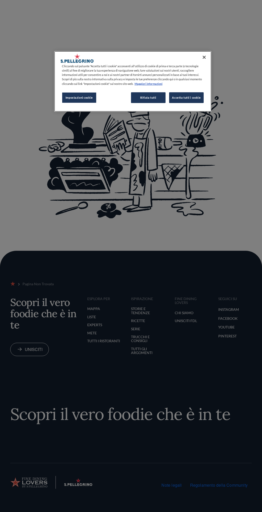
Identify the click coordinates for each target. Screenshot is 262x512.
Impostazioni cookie (79, 97)
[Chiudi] (204, 57)
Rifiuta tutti (148, 97)
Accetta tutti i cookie (186, 97)
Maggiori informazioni (148, 83)
